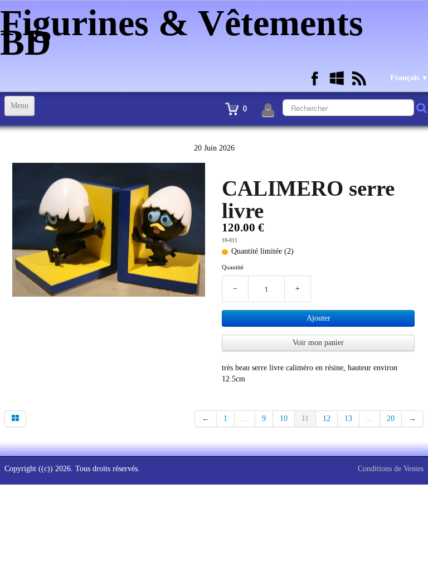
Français (409, 78)
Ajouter (318, 318)
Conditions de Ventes (391, 468)
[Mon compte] (268, 110)
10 (284, 418)
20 (391, 418)
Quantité (233, 267)
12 (326, 418)
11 (305, 418)
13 (348, 418)
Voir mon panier (318, 342)
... (244, 418)
